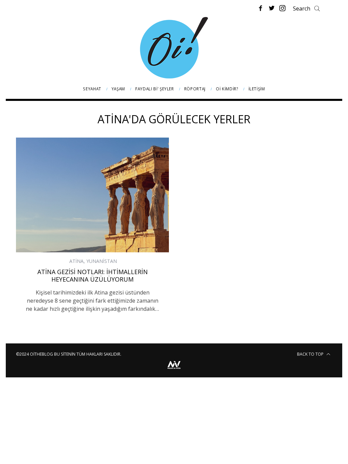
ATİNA (76, 261)
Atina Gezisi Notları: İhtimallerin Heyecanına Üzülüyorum (92, 276)
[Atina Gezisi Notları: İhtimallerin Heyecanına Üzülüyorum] (92, 195)
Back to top (311, 354)
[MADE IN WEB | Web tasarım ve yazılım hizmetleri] (174, 370)
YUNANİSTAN (101, 261)
